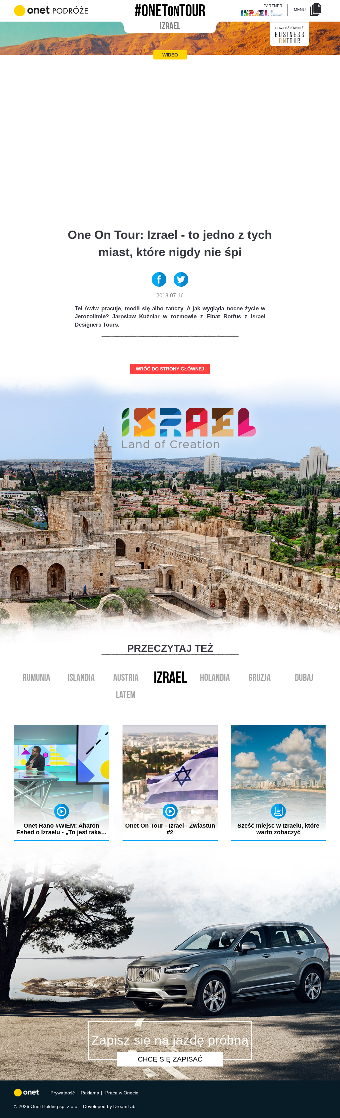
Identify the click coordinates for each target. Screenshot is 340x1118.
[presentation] (163, 710)
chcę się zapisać (170, 1059)
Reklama (90, 1092)
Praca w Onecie (121, 1092)
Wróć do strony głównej (170, 368)
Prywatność (62, 1092)
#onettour (170, 8)
